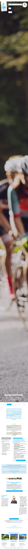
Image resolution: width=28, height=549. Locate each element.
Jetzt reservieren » (4, 454)
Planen (13, 404)
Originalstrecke (4, 404)
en (9, 12)
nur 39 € (15, 460)
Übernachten (14, 4)
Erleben (10, 4)
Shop (9, 8)
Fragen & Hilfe (23, 404)
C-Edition (20, 404)
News (21, 4)
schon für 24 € (4, 452)
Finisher (16, 404)
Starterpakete (9, 404)
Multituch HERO (19, 451)
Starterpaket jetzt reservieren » (14, 518)
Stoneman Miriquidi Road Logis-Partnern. (17, 521)
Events (18, 4)
